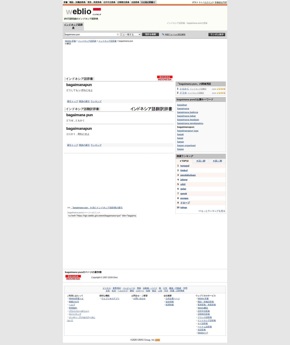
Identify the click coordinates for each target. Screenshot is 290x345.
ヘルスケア (123, 291)
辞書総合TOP (221, 2)
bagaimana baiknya (187, 112)
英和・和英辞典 (94, 2)
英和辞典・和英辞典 (207, 305)
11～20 (200, 161)
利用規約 (73, 308)
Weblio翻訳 (203, 308)
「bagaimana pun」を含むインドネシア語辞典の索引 (97, 207)
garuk (183, 193)
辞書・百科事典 (177, 291)
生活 (114, 291)
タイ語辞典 (203, 323)
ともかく (184, 88)
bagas (180, 149)
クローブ (185, 202)
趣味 (132, 291)
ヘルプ (72, 305)
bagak (180, 134)
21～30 (217, 161)
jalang (183, 179)
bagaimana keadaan (188, 119)
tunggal (184, 165)
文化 (108, 291)
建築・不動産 (175, 288)
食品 (154, 291)
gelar (183, 188)
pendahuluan (188, 175)
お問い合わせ (139, 298)
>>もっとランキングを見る (212, 211)
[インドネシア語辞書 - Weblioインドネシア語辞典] (83, 16)
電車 (139, 288)
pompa (184, 198)
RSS (158, 340)
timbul (184, 170)
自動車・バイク (150, 288)
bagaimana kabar (186, 115)
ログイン (208, 2)
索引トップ (72, 101)
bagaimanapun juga (187, 130)
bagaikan (182, 104)
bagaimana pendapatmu (190, 123)
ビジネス (107, 288)
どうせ (183, 92)
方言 (166, 291)
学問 (185, 288)
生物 (148, 291)
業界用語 (117, 288)
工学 (165, 288)
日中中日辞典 (109, 2)
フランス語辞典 (205, 317)
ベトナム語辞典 (205, 327)
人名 (160, 291)
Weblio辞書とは (76, 298)
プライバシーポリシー (79, 311)
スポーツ (140, 291)
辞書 (66, 2)
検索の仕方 (74, 302)
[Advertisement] (166, 13)
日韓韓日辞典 (123, 2)
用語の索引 (84, 101)
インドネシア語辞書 (107, 41)
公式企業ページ (173, 298)
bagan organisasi (186, 145)
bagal (180, 138)
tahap (183, 207)
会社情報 (170, 302)
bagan (180, 141)
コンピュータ (129, 288)
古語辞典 (135, 2)
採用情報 (170, 305)
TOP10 (183, 161)
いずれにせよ (86, 90)
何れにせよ (83, 134)
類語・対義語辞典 (77, 2)
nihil (182, 184)
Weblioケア (203, 333)
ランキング (96, 101)
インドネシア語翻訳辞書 (82, 109)
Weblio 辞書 (70, 41)
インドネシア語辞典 (87, 41)
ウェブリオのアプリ (110, 298)
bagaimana (183, 108)
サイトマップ (75, 314)
